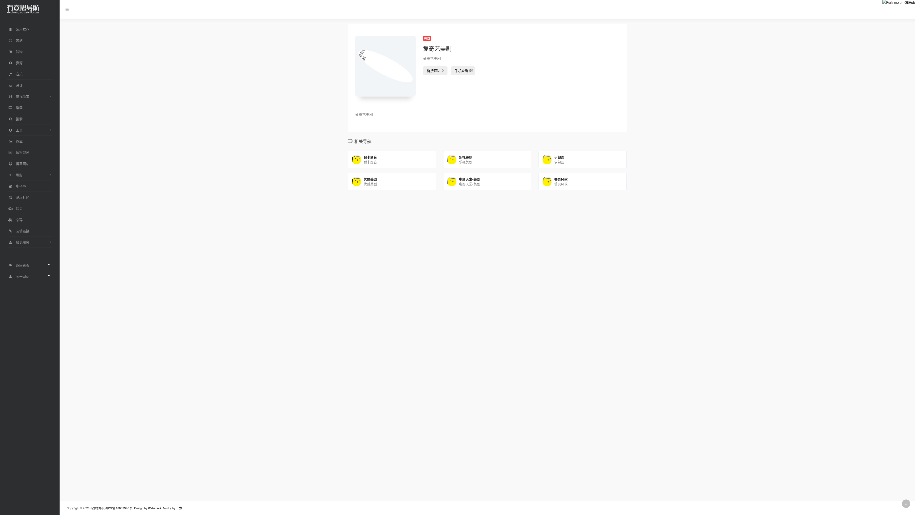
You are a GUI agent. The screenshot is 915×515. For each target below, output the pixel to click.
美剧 (427, 38)
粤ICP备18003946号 (118, 508)
